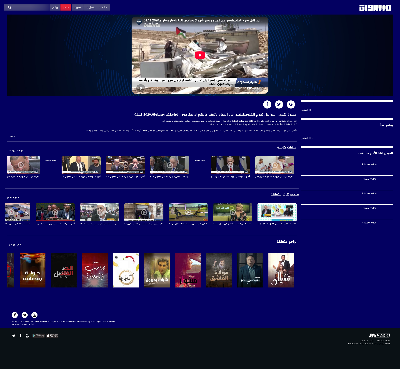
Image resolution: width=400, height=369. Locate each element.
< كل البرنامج (13, 197)
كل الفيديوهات (16, 150)
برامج (55, 7)
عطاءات (104, 7)
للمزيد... (12, 136)
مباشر (66, 7)
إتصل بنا (90, 7)
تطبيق (77, 7)
